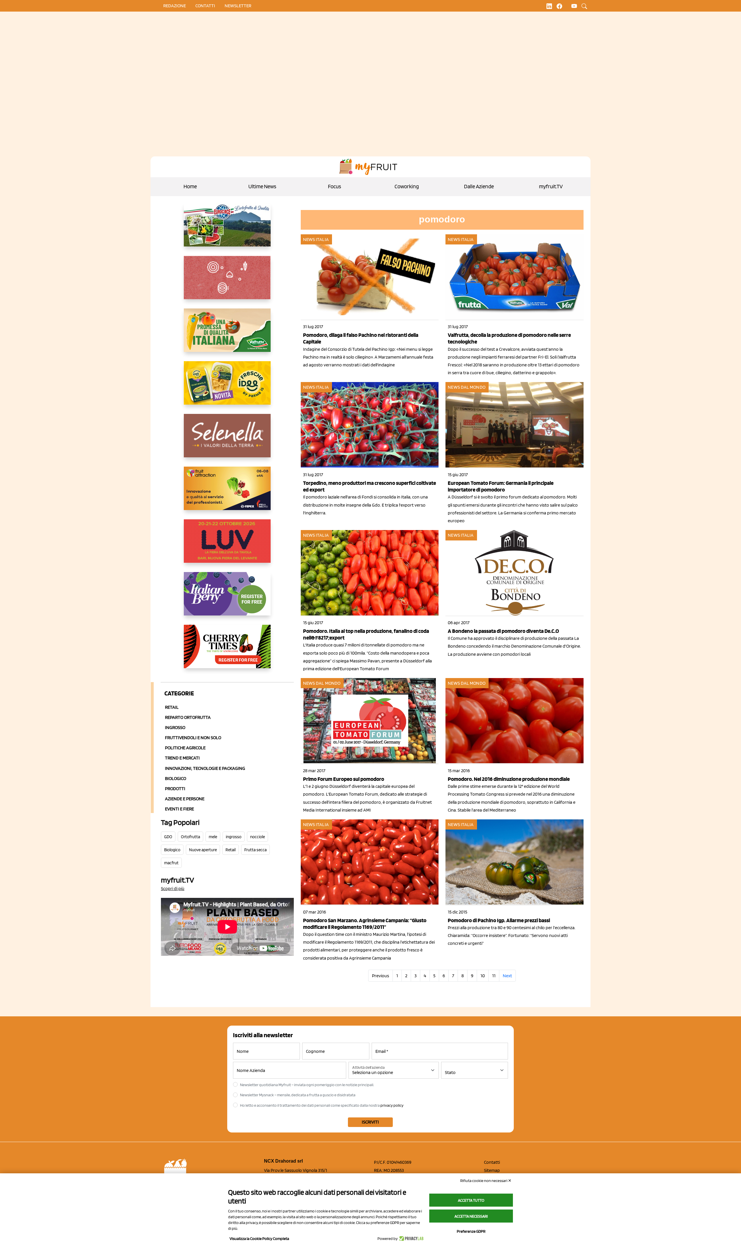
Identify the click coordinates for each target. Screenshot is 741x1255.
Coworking (407, 186)
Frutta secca (255, 849)
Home (190, 186)
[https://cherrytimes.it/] (227, 651)
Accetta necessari (471, 1216)
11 (494, 975)
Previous (380, 975)
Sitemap (492, 1170)
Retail (172, 707)
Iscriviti (370, 1122)
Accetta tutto (471, 1200)
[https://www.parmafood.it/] (227, 387)
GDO (168, 836)
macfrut (171, 862)
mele (213, 836)
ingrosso (233, 836)
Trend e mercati (182, 758)
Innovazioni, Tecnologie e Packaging (205, 768)
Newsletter (238, 5)
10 (482, 975)
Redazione (174, 5)
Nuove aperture (203, 849)
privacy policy (391, 1105)
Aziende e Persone (184, 798)
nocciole (257, 836)
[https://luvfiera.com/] (227, 545)
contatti (205, 5)
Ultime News (262, 186)
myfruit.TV (551, 186)
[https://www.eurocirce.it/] (227, 229)
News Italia (316, 239)
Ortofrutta (190, 836)
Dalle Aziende (479, 186)
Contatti (492, 1162)
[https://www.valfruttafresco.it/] (227, 334)
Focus (334, 186)
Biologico (175, 778)
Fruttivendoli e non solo (193, 737)
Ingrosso (175, 727)
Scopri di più (172, 888)
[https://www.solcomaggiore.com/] (227, 282)
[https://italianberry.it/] (227, 598)
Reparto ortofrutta (188, 717)
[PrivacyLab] (410, 1238)
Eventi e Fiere (179, 809)
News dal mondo (466, 387)
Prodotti (175, 788)
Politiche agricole (185, 747)
